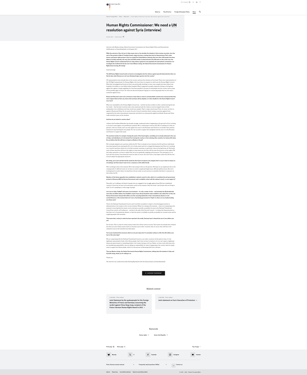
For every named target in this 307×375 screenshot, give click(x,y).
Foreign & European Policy (181, 12)
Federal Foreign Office (111, 16)
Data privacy (115, 372)
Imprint (108, 372)
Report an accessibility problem (140, 372)
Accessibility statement (125, 372)
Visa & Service (167, 12)
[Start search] (200, 12)
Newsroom (126, 16)
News (194, 12)
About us (157, 12)
